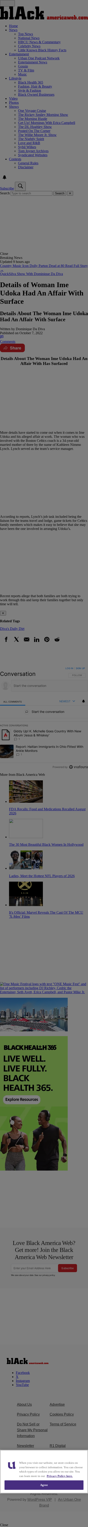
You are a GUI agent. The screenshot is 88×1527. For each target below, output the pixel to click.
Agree (44, 1485)
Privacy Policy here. (60, 1476)
